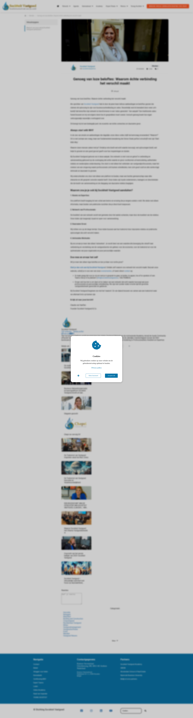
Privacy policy (96, 368)
